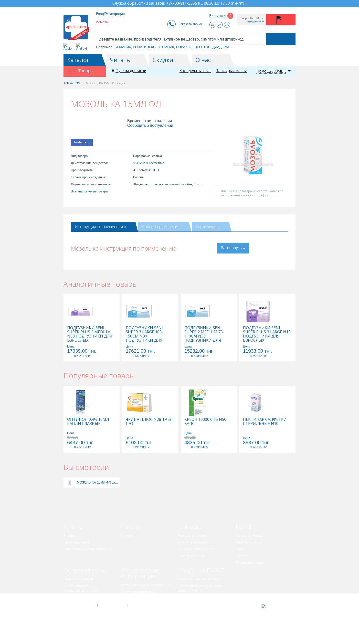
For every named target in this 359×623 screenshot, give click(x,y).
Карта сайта (142, 605)
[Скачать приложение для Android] (82, 46)
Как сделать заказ (195, 71)
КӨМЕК (245, 526)
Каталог (78, 60)
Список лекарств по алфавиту (87, 549)
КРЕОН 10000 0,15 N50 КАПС (205, 421)
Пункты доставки (131, 71)
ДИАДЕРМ (220, 47)
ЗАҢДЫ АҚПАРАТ (201, 570)
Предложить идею (78, 597)
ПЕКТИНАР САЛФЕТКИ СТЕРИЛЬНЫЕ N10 (265, 421)
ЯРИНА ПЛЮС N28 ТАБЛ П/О (149, 421)
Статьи (126, 535)
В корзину (82, 356)
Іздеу (240, 549)
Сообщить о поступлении (150, 125)
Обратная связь (84, 570)
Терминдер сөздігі (250, 563)
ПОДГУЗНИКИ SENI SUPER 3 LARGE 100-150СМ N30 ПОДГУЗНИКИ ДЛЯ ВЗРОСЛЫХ (144, 336)
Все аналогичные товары (89, 191)
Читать (120, 60)
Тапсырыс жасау (231, 71)
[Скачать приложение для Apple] (68, 46)
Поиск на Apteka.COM (195, 549)
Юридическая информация (140, 573)
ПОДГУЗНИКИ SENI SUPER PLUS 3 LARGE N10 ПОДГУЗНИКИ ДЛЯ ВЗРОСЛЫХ (267, 334)
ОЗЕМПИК (166, 47)
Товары (69, 535)
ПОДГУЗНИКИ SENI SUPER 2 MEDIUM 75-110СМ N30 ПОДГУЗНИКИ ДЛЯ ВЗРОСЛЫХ (204, 336)
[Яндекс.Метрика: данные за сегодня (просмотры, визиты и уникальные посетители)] (276, 606)
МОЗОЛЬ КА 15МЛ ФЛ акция (97, 482)
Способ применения (161, 226)
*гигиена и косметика (148, 163)
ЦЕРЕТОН (202, 47)
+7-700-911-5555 (181, 3)
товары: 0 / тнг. (252, 18)
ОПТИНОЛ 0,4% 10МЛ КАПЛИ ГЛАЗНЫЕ (88, 421)
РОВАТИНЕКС (144, 47)
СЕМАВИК (123, 47)
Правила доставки (192, 542)
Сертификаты (208, 226)
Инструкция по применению (100, 226)
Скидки (163, 60)
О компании (112, 605)
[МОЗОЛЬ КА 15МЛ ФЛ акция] (70, 482)
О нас (203, 60)
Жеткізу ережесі (248, 542)
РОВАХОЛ (184, 47)
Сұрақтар (243, 556)
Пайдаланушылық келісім (198, 579)
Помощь (189, 526)
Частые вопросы (191, 556)
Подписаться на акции (81, 579)
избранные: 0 (255, 21)
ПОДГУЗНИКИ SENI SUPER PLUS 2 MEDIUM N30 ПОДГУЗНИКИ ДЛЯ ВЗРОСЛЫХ (89, 334)
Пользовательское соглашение (145, 585)
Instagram (81, 142)
